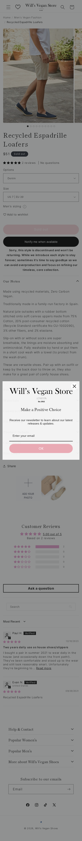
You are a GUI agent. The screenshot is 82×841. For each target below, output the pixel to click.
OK (41, 448)
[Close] (74, 386)
